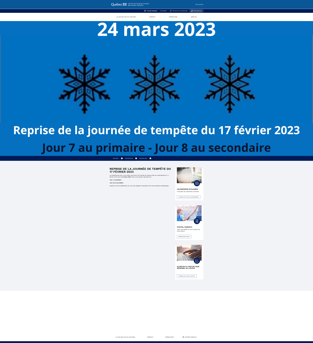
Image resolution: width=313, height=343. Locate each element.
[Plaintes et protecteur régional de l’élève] (189, 253)
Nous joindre (199, 4)
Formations (173, 17)
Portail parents (184, 227)
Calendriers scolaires (187, 189)
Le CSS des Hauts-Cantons (126, 17)
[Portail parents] (189, 213)
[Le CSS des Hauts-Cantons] (119, 4)
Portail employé (152, 11)
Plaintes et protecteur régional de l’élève (188, 267)
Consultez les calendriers (189, 197)
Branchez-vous (184, 236)
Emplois (194, 17)
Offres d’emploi (191, 337)
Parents (152, 17)
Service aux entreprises (180, 11)
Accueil (116, 158)
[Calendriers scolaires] (189, 175)
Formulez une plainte (187, 276)
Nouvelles (163, 11)
